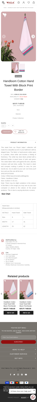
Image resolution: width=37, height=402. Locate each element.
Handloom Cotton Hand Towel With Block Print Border (10, 304)
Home (5, 7)
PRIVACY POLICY (13, 397)
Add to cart (10, 313)
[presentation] (1, 294)
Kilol (21, 99)
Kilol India (11, 2)
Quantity (3, 123)
